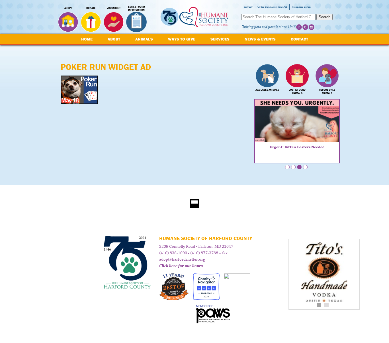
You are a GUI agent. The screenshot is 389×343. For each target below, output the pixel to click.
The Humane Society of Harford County (194, 17)
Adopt (68, 8)
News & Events (260, 39)
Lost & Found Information (136, 8)
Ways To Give (181, 39)
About (114, 39)
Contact (299, 39)
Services (220, 39)
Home (87, 39)
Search (324, 17)
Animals (144, 39)
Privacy (248, 7)
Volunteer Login (301, 7)
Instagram (311, 27)
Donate (90, 8)
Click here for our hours (181, 266)
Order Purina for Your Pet (272, 7)
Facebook (299, 27)
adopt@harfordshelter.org (182, 259)
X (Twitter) (305, 27)
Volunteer (113, 8)
